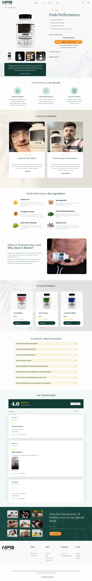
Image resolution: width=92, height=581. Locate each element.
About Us (48, 553)
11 (67, 228)
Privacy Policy (49, 558)
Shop (36, 2)
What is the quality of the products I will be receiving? (32, 366)
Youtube (78, 558)
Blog (47, 555)
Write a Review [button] (76, 403)
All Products (33, 553)
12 (29, 263)
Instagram (78, 555)
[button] (44, 35)
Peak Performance (15, 431)
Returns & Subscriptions (66, 555)
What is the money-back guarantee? (27, 343)
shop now (18, 323)
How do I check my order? (24, 360)
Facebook (78, 553)
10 (25, 228)
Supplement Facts (54, 57)
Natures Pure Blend (47, 577)
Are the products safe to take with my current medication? (33, 372)
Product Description (54, 51)
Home (5, 7)
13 (30, 263)
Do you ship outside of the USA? (25, 355)
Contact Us (63, 553)
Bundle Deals (34, 555)
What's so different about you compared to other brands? (33, 383)
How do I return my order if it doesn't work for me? (31, 377)
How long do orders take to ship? (26, 349)
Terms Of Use (49, 560)
